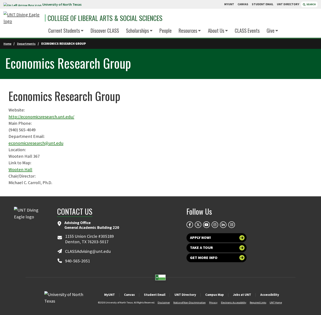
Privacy (213, 302)
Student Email (154, 295)
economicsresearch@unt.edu (36, 143)
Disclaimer (164, 302)
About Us (216, 30)
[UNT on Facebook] (189, 224)
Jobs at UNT (242, 295)
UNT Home (276, 302)
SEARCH (311, 4)
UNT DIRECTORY (288, 4)
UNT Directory (185, 295)
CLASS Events (247, 30)
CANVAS (243, 4)
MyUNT (109, 295)
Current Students (64, 30)
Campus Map (214, 295)
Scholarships (137, 30)
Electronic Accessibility (233, 302)
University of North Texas (61, 4)
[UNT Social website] (231, 224)
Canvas (129, 295)
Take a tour (201, 247)
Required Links (258, 302)
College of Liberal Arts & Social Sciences (105, 18)
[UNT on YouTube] (206, 224)
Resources (188, 30)
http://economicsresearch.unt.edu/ (41, 117)
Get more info (203, 257)
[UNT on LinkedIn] (223, 224)
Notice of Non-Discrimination (189, 302)
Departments (26, 44)
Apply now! (200, 237)
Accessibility (269, 295)
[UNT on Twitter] (198, 224)
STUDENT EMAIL (262, 4)
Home (7, 44)
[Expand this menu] (82, 30)
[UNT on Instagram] (215, 224)
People (165, 30)
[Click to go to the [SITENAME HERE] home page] (23, 18)
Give (270, 30)
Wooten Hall (20, 169)
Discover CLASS (105, 30)
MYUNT (229, 4)
